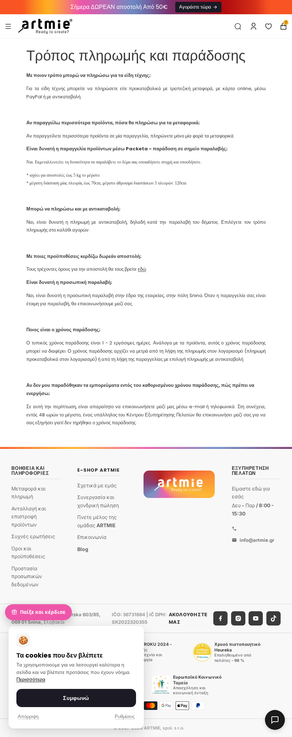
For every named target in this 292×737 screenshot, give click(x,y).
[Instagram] (238, 618)
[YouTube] (256, 618)
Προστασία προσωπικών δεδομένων (26, 576)
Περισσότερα (30, 679)
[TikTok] (273, 618)
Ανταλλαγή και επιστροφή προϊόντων (28, 516)
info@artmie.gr (257, 540)
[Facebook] (220, 618)
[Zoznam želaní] (268, 26)
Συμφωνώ (76, 698)
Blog (82, 549)
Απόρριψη (28, 716)
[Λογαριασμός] (253, 26)
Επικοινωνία (91, 537)
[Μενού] (8, 26)
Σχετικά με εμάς (97, 485)
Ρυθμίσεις (125, 716)
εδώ (142, 269)
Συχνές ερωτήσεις (33, 537)
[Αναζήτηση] (238, 26)
